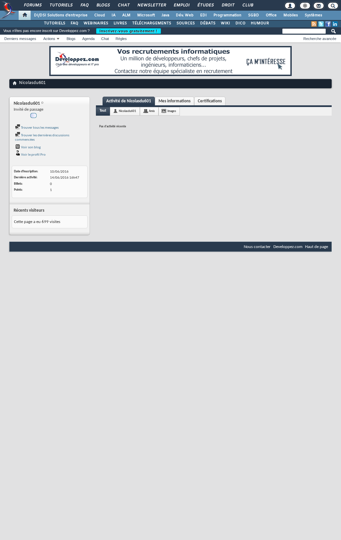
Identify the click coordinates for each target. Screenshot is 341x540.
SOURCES (185, 23)
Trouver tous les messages (39, 128)
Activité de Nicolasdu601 (128, 101)
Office (271, 15)
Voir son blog (30, 147)
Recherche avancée (319, 39)
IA (114, 15)
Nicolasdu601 (127, 111)
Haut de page (316, 247)
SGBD (253, 15)
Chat (123, 5)
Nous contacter (257, 247)
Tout (103, 111)
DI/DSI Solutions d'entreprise (61, 15)
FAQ (84, 5)
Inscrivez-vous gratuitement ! (129, 31)
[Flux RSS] (314, 24)
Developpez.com (287, 247)
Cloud (99, 15)
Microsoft (146, 15)
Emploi (181, 5)
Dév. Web (184, 15)
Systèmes (313, 15)
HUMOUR (260, 23)
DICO (240, 23)
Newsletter (151, 5)
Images (172, 111)
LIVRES (120, 23)
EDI (203, 15)
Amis (152, 111)
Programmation (227, 15)
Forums (32, 5)
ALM (126, 15)
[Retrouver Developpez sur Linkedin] (335, 24)
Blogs (103, 5)
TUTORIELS (54, 23)
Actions (49, 39)
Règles (121, 39)
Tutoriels (61, 5)
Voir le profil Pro (33, 155)
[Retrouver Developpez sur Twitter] (321, 24)
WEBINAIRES (96, 23)
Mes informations (174, 101)
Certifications (210, 101)
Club (247, 5)
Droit (228, 5)
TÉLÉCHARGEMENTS (151, 23)
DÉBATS (207, 23)
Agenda (88, 39)
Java (165, 15)
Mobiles (290, 15)
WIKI (225, 23)
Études (205, 5)
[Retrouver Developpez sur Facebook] (328, 24)
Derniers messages (20, 39)
